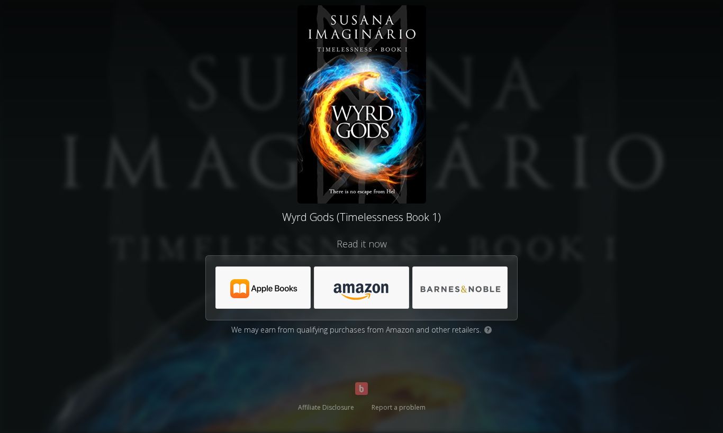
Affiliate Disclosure (326, 407)
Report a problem (399, 407)
